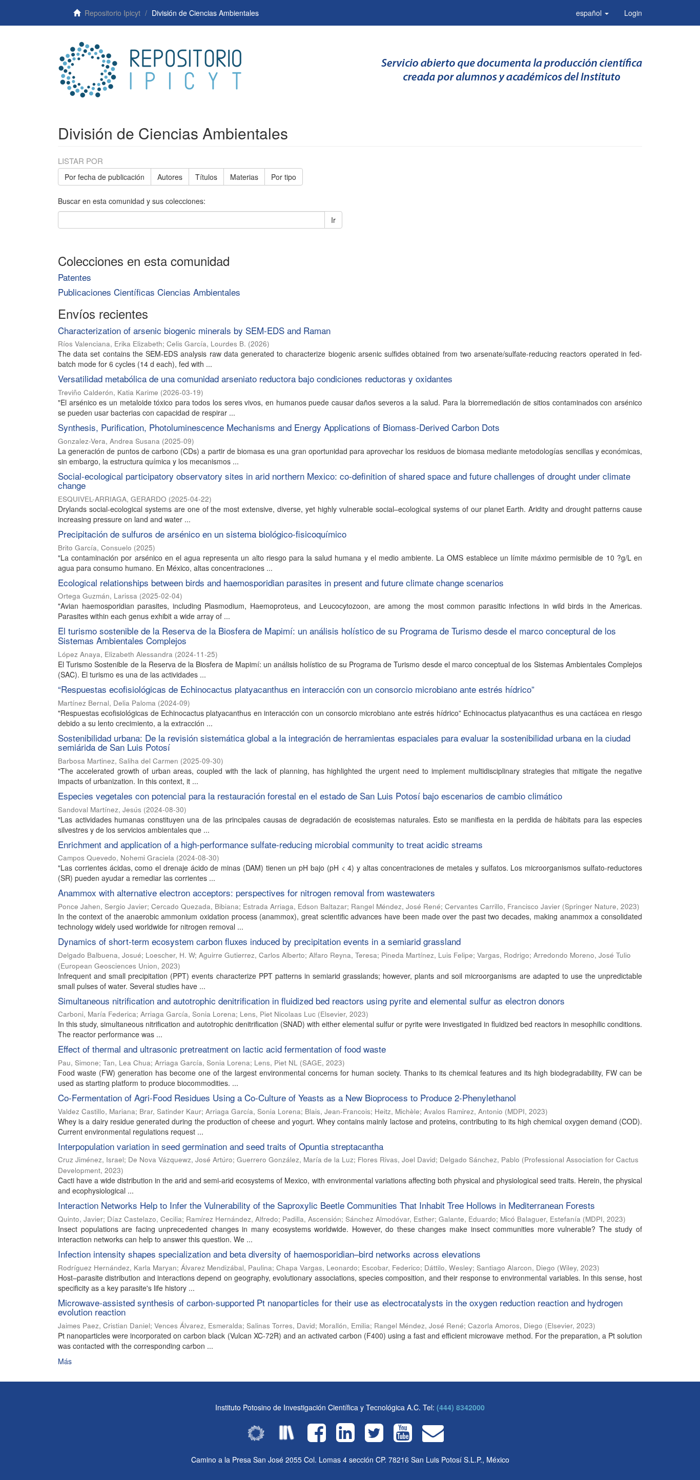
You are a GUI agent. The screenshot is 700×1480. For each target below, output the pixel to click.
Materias (244, 177)
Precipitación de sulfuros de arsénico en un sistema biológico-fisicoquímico (202, 533)
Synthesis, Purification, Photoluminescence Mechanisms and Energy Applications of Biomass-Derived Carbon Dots (279, 427)
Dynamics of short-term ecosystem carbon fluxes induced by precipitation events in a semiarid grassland (259, 941)
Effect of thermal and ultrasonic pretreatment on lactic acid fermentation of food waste (222, 1048)
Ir (333, 220)
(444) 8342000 (461, 1407)
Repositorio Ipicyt (112, 13)
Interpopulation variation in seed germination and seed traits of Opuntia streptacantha (220, 1146)
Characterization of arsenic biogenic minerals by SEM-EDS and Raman (194, 330)
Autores (169, 177)
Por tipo (283, 177)
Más (65, 1361)
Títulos (206, 177)
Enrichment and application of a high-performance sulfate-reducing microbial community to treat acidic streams (270, 844)
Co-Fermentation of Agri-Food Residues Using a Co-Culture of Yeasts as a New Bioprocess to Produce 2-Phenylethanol (287, 1097)
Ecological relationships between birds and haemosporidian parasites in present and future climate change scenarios (281, 582)
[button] (592, 13)
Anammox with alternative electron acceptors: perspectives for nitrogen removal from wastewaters (246, 892)
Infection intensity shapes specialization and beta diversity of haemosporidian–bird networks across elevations (269, 1253)
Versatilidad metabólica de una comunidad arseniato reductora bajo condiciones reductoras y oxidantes (255, 378)
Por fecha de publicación (105, 177)
